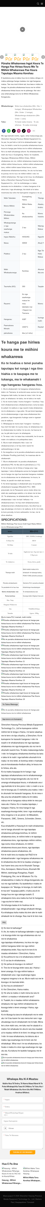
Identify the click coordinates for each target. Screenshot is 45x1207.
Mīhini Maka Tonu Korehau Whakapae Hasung (31, 1179)
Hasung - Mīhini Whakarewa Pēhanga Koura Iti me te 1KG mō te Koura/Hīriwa (12, 1182)
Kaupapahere (21, 1202)
